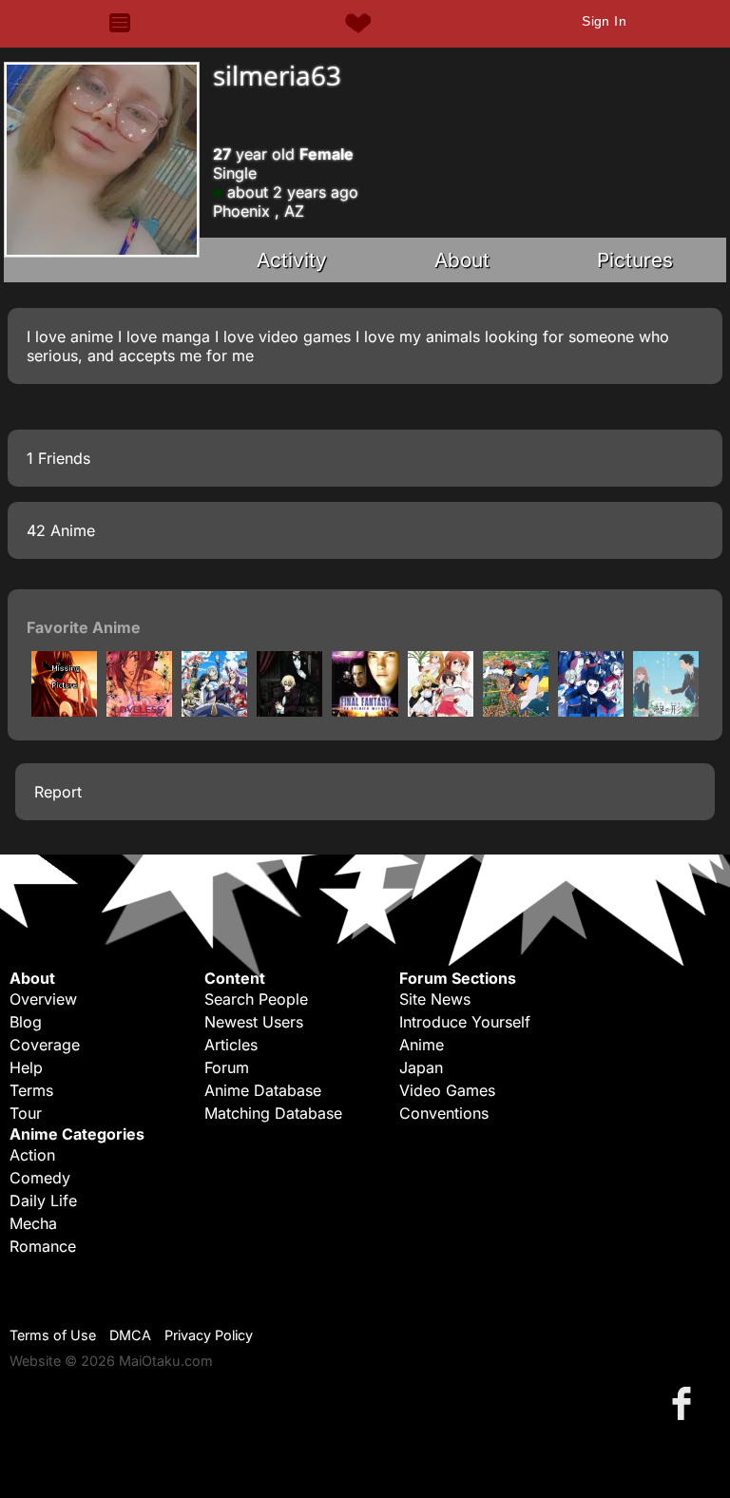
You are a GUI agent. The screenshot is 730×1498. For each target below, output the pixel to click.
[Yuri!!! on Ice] (591, 710)
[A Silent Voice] (666, 710)
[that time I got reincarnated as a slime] (214, 710)
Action (32, 1154)
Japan (421, 1067)
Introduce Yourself (464, 1021)
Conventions (444, 1113)
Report (58, 791)
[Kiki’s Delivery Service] (515, 710)
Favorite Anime (84, 627)
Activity (292, 260)
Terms (31, 1090)
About (462, 260)
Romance (43, 1246)
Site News (435, 998)
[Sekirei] (440, 710)
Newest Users (253, 1021)
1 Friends (58, 458)
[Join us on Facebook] (685, 1402)
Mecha (33, 1223)
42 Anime (61, 530)
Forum (226, 1067)
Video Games (447, 1090)
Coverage (45, 1044)
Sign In (604, 21)
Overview (43, 998)
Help (26, 1067)
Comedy (40, 1177)
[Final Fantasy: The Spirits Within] (364, 710)
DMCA (130, 1335)
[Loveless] (139, 710)
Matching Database (273, 1113)
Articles (231, 1044)
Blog (26, 1021)
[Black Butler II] (289, 710)
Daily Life (43, 1200)
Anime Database (262, 1090)
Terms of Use (53, 1335)
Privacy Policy (208, 1335)
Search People (256, 998)
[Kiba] (64, 710)
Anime (421, 1044)
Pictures (635, 260)
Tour (26, 1113)
